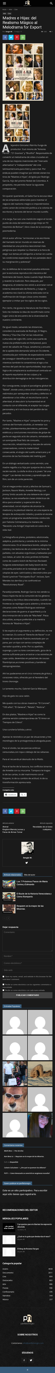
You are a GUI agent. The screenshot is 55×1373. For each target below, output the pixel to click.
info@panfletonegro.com (33, 1343)
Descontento (7, 888)
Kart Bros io (8, 1156)
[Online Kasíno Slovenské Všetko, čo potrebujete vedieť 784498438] (40, 1022)
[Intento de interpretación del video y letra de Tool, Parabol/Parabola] (15, 1125)
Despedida (14, 1162)
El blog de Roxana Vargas (28, 1249)
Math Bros (8, 1151)
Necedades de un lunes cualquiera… (42, 828)
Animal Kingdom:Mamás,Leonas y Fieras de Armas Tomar (14, 829)
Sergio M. (9, 31)
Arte (10, 9)
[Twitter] (27, 862)
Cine (16, 9)
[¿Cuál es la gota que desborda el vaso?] (9, 1239)
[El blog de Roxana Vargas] (9, 1251)
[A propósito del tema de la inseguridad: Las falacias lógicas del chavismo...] (40, 1074)
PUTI (6, 1173)
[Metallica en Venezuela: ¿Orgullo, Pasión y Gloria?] (15, 1074)
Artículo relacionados (12, 875)
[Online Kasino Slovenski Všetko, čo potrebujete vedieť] (15, 1022)
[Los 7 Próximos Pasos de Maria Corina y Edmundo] (9, 884)
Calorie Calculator (11, 1167)
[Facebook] (24, 1360)
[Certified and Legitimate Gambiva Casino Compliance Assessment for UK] (40, 1048)
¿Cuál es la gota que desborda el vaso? (33, 1237)
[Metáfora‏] (15, 1099)
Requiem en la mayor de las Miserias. (29, 1156)
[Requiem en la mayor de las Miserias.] (9, 909)
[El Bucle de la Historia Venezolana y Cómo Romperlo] (9, 896)
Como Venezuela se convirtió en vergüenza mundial (30, 1173)
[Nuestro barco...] (40, 1125)
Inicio (4, 9)
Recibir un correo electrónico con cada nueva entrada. (25, 990)
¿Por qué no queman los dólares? (33, 1167)
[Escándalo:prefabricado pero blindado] (15, 1048)
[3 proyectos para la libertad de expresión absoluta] (9, 1227)
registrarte (30, 1194)
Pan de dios (18, 1151)
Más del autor (29, 875)
